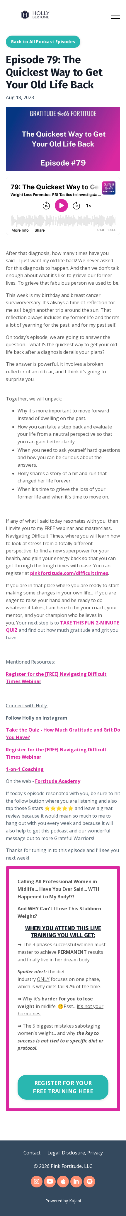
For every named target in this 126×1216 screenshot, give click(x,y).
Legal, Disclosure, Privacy (75, 1152)
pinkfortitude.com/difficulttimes (69, 573)
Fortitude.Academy (57, 781)
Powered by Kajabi (63, 1200)
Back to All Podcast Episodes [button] (43, 41)
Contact (31, 1152)
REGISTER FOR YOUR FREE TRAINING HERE (63, 1087)
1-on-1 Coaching (25, 769)
